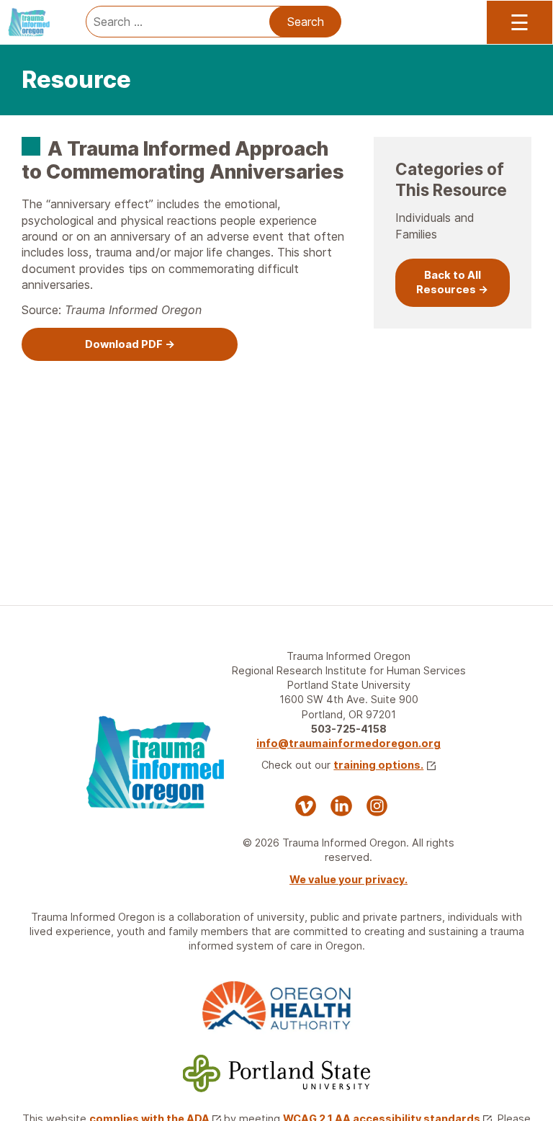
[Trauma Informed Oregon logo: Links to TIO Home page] (36, 21)
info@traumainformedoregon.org (348, 743)
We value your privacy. (348, 879)
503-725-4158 (349, 729)
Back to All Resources (448, 283)
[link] (130, 345)
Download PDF (124, 344)
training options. (378, 765)
